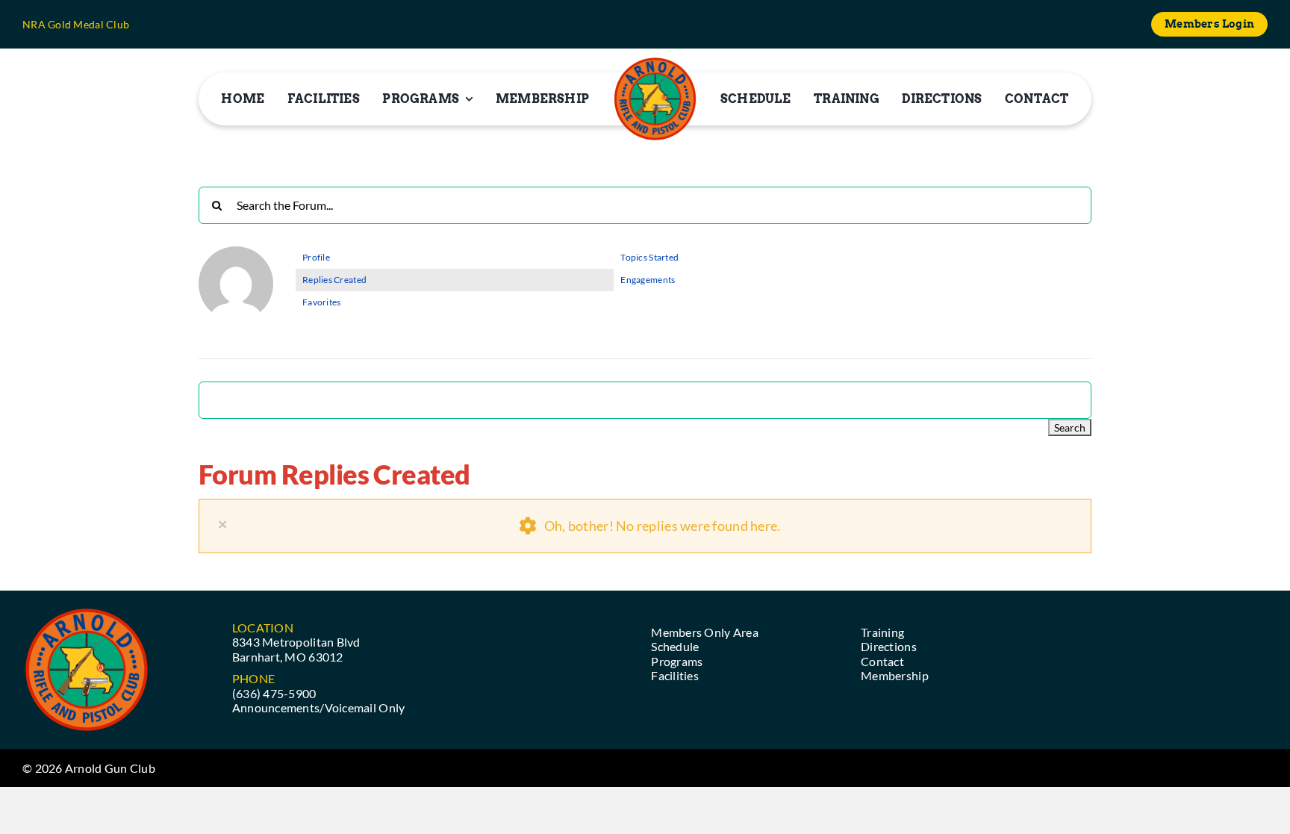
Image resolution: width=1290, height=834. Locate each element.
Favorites (321, 302)
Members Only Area (704, 632)
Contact (882, 661)
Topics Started (649, 257)
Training (882, 632)
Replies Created (334, 279)
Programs (676, 661)
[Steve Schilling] (236, 252)
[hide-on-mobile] (655, 98)
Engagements (647, 279)
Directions (889, 646)
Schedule (675, 646)
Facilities (675, 675)
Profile (316, 257)
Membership (895, 675)
